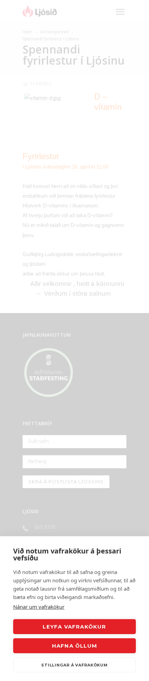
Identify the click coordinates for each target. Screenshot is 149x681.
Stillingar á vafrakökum (74, 665)
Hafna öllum (74, 645)
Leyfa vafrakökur (74, 626)
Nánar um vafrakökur (38, 606)
